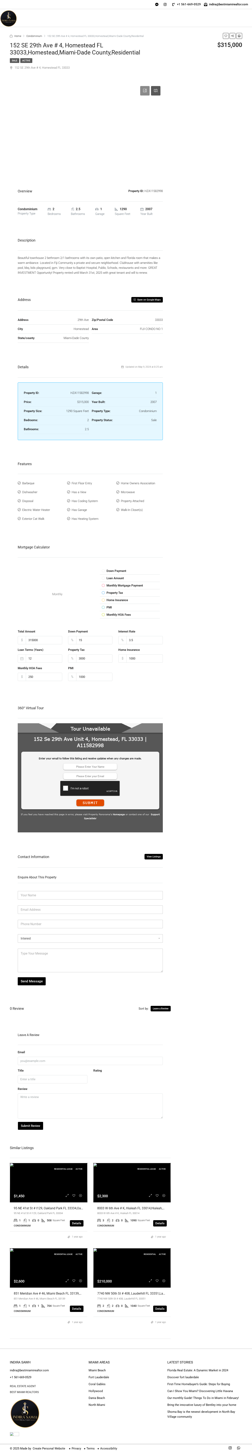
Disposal (27, 501)
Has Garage (79, 510)
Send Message (32, 981)
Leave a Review (161, 1008)
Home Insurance (129, 650)
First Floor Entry (82, 483)
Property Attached (132, 501)
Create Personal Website (48, 1448)
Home (17, 36)
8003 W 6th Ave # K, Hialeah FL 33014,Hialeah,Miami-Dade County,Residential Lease (156, 1208)
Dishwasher (29, 492)
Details (76, 1223)
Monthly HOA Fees (30, 668)
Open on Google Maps (149, 299)
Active (26, 60)
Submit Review (30, 1126)
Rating (97, 1070)
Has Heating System (85, 519)
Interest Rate (126, 631)
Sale (14, 60)
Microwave (128, 492)
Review (22, 1089)
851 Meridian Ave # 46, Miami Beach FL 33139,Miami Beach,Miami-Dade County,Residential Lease (82, 1293)
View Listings (154, 856)
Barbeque (28, 483)
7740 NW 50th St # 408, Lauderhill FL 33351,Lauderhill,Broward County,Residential (154, 1293)
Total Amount (26, 631)
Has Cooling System (85, 501)
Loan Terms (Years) (30, 650)
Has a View (79, 492)
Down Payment (78, 631)
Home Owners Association (138, 483)
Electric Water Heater (36, 510)
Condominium (34, 36)
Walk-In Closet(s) (132, 510)
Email (21, 1052)
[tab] (145, 91)
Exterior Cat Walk (33, 519)
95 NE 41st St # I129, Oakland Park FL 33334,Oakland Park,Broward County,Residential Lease (78, 1208)
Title (21, 1070)
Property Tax (76, 650)
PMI (70, 668)
